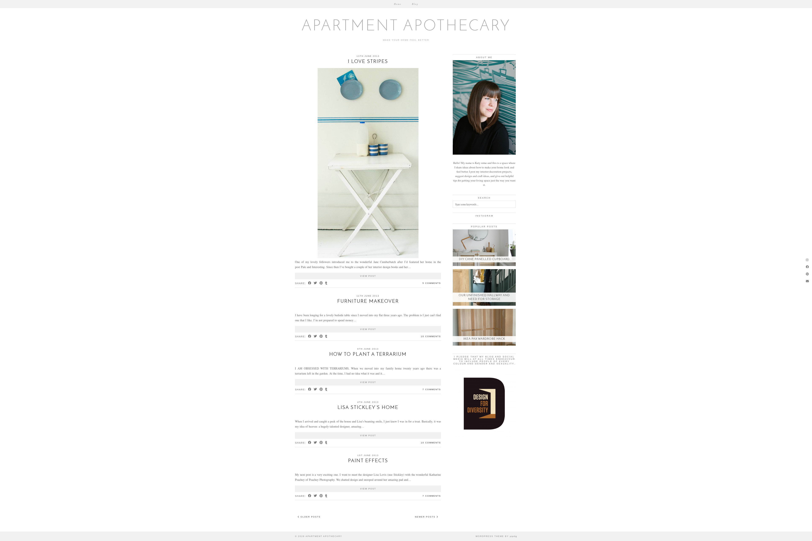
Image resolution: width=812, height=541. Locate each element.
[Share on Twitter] (315, 283)
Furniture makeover (368, 301)
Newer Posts (425, 517)
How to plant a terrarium (368, 354)
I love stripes (368, 61)
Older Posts (310, 517)
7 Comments (431, 389)
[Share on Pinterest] (321, 283)
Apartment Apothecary (406, 26)
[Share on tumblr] (326, 283)
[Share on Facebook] (310, 283)
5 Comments (431, 283)
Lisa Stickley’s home (367, 407)
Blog (415, 3)
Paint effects (368, 461)
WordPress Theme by (496, 536)
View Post (368, 276)
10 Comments (431, 336)
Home (397, 3)
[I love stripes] (368, 257)
